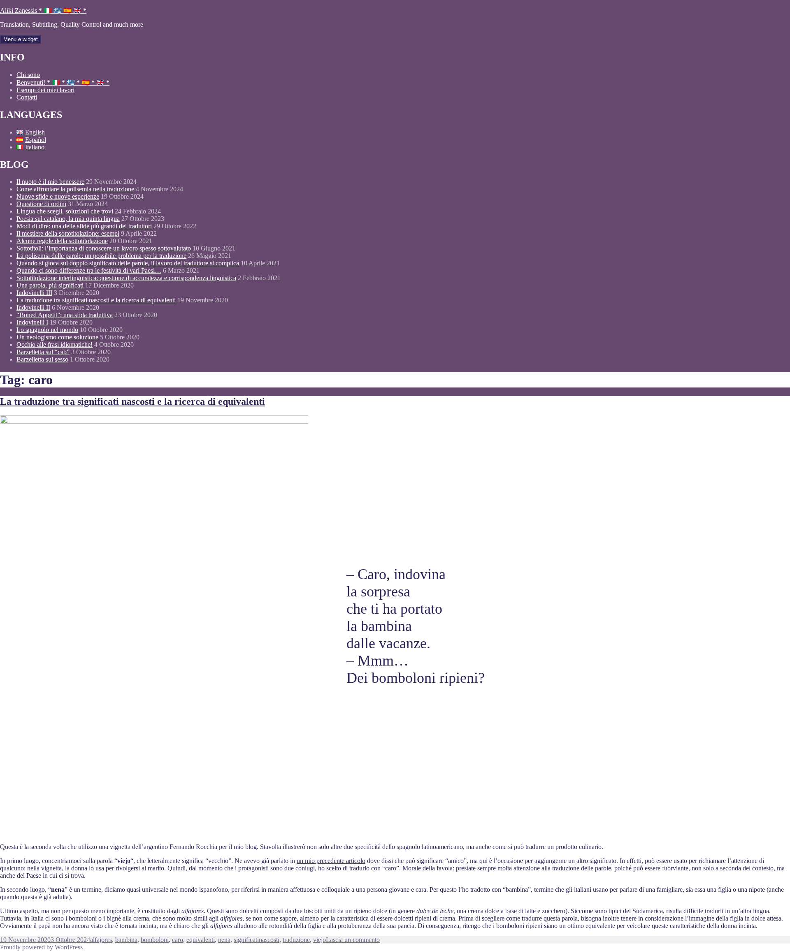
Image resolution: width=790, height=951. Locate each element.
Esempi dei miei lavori (45, 89)
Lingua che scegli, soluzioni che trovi (64, 211)
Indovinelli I (32, 322)
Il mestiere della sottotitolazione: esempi (67, 233)
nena (224, 939)
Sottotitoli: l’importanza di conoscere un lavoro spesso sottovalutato (103, 248)
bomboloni (155, 939)
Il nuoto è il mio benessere (50, 181)
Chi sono (28, 74)
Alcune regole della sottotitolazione (62, 240)
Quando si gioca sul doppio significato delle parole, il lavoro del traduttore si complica (127, 263)
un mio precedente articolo (331, 860)
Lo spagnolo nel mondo (47, 329)
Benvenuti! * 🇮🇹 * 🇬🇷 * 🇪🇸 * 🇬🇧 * (62, 82)
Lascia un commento (353, 939)
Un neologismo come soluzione (57, 337)
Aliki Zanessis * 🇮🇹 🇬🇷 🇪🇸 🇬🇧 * (43, 10)
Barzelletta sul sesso (42, 359)
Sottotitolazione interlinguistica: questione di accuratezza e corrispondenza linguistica (126, 277)
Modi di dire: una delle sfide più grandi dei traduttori (84, 226)
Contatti (26, 97)
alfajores (101, 939)
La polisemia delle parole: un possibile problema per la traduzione (101, 255)
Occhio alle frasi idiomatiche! (54, 344)
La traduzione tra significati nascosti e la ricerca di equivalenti (96, 300)
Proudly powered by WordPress (41, 947)
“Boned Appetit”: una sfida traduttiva (64, 314)
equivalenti (200, 939)
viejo (319, 939)
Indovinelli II (33, 307)
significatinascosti (256, 939)
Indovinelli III (34, 292)
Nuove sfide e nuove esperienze (57, 196)
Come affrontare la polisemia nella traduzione (75, 189)
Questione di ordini (41, 203)
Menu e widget (20, 39)
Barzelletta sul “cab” (43, 351)
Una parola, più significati (50, 285)
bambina (126, 939)
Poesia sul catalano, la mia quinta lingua (68, 218)
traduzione (296, 939)
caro (177, 939)
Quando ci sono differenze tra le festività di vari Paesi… (88, 270)
